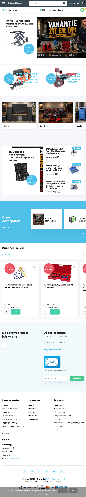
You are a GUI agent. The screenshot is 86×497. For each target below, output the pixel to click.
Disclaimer (6, 412)
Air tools (57, 419)
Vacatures (6, 433)
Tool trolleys (58, 426)
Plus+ (54, 479)
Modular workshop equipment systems (69, 423)
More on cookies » (43, 495)
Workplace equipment (62, 416)
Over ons (5, 405)
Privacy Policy (7, 416)
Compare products (35, 419)
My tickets (32, 412)
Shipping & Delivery (9, 423)
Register (31, 405)
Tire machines (59, 412)
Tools (56, 430)
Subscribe (77, 378)
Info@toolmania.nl (52, 349)
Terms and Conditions (10, 409)
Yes (63, 491)
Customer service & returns (13, 426)
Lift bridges (58, 405)
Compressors (59, 409)
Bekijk (4, 227)
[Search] (64, 3)
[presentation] (78, 233)
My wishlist (32, 416)
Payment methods (9, 419)
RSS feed (61, 479)
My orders (32, 409)
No (73, 491)
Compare (11, 304)
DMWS (47, 479)
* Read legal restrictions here (53, 383)
